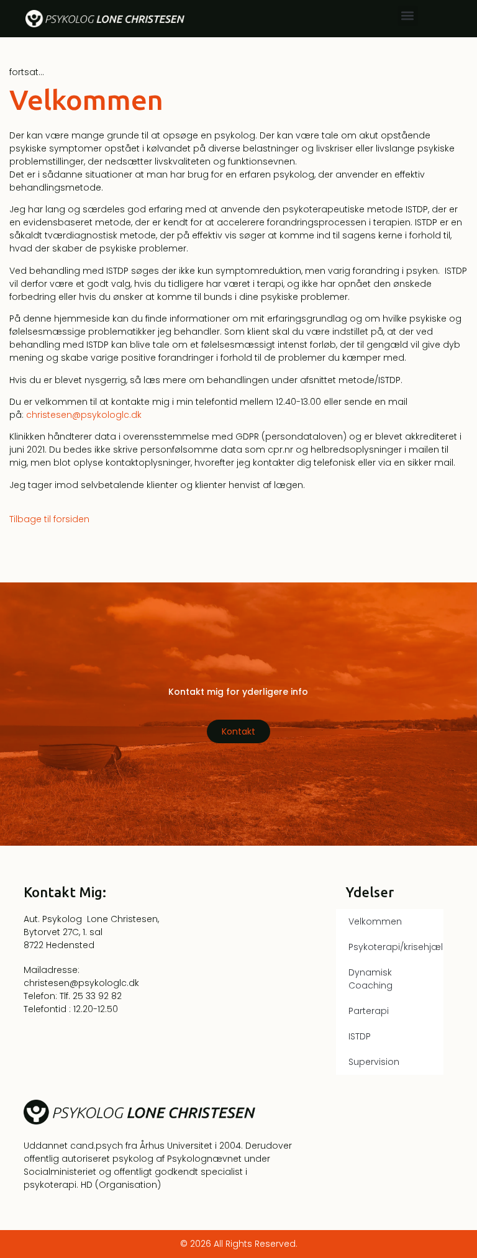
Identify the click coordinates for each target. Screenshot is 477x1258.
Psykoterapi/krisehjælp (395, 947)
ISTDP (359, 1036)
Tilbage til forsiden (49, 519)
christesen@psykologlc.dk (84, 415)
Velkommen (375, 921)
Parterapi (368, 1011)
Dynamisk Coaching (370, 979)
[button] (408, 16)
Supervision (373, 1062)
